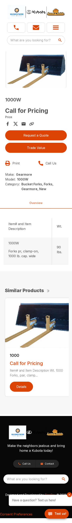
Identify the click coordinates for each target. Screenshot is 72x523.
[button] (16, 27)
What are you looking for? (30, 40)
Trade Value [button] (36, 148)
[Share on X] (15, 123)
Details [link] (21, 387)
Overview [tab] (36, 203)
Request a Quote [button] (36, 135)
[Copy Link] (31, 123)
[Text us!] (56, 514)
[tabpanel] (36, 70)
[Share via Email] (23, 123)
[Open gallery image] (36, 69)
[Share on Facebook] (7, 123)
